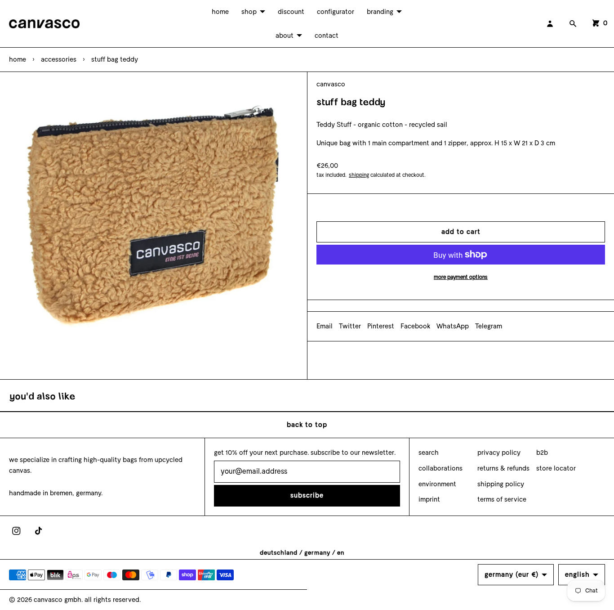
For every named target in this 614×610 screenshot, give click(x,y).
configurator (335, 12)
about (285, 35)
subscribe (307, 495)
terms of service (501, 499)
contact (326, 35)
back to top (307, 425)
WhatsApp (452, 326)
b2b (542, 453)
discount (291, 12)
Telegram (488, 326)
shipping (359, 175)
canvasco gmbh (57, 600)
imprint (429, 499)
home (220, 12)
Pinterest (380, 326)
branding (380, 12)
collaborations (440, 468)
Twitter (350, 326)
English (577, 574)
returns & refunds (503, 468)
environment (437, 484)
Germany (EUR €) (511, 574)
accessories (58, 59)
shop (249, 12)
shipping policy (500, 484)
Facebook (415, 326)
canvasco (330, 84)
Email (324, 326)
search (428, 453)
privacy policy (499, 453)
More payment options (461, 277)
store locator (556, 468)
